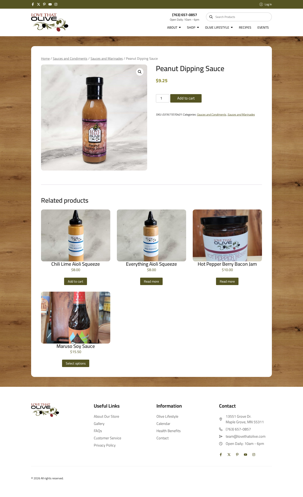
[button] (139, 72)
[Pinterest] (44, 4)
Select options (76, 363)
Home (45, 58)
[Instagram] (56, 4)
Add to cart (186, 98)
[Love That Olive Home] (49, 22)
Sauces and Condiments (70, 58)
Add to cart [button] (75, 281)
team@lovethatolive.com (245, 436)
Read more (151, 281)
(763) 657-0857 (184, 14)
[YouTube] (50, 4)
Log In (268, 4)
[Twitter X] (38, 4)
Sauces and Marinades (106, 58)
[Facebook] (32, 4)
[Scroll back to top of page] (295, 489)
